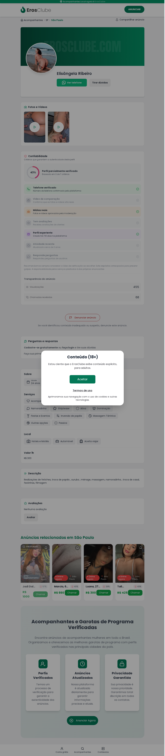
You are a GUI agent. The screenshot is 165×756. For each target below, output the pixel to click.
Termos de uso (82, 390)
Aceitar (82, 379)
